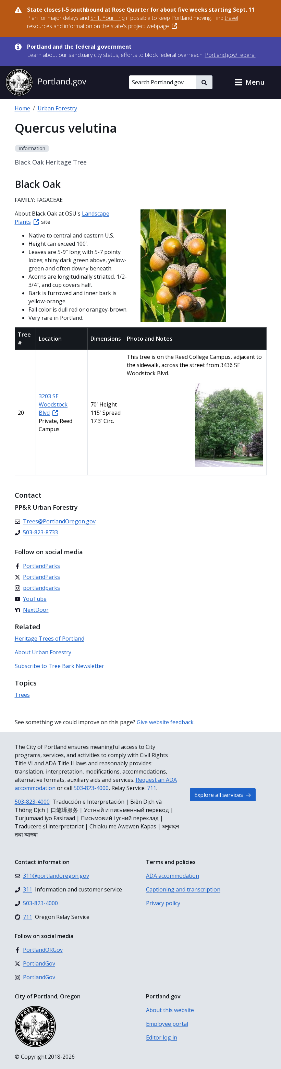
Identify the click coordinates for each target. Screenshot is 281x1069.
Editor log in (161, 1037)
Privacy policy (163, 903)
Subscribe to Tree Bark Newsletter (59, 666)
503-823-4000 (91, 788)
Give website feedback (165, 722)
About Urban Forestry (43, 652)
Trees (22, 695)
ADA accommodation (172, 875)
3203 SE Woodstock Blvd (53, 404)
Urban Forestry (57, 108)
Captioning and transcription (183, 889)
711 (151, 788)
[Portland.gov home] (45, 82)
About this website (170, 1010)
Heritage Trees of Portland (49, 638)
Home (22, 108)
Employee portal (167, 1024)
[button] (249, 82)
